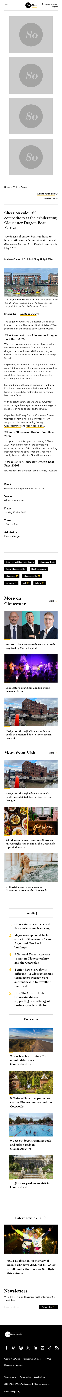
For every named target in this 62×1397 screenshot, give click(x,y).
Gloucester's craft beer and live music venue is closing (32, 926)
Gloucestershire (30, 576)
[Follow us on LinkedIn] (35, 1348)
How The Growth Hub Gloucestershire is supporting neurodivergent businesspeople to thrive (32, 999)
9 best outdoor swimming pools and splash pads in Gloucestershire (31, 1144)
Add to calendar (28, 313)
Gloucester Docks (32, 325)
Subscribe (47, 1307)
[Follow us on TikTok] (50, 1348)
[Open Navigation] (6, 5)
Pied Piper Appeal (38, 569)
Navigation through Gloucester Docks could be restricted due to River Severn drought (29, 735)
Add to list (49, 198)
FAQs (48, 1358)
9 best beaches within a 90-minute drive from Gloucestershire (28, 1060)
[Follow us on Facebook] (6, 1348)
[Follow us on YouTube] (42, 1348)
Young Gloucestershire (15, 569)
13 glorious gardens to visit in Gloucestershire (30, 1185)
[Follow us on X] (28, 1348)
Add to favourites (46, 193)
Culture (38, 583)
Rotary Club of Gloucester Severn (36, 415)
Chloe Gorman (14, 259)
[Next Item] (45, 1218)
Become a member (50, 4)
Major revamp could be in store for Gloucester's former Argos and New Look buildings (33, 941)
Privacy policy (25, 1377)
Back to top (10, 1391)
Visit (24, 583)
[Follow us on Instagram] (21, 1348)
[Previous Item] (40, 1218)
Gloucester (10, 576)
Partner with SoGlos (33, 1358)
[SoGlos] (31, 5)
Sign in (55, 7)
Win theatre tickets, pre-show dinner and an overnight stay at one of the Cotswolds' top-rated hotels (30, 844)
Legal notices (39, 1377)
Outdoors (10, 583)
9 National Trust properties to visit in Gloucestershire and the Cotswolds (32, 958)
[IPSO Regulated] (14, 1334)
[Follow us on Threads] (14, 1348)
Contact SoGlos (12, 1358)
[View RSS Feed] (57, 1348)
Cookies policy (10, 1377)
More (51, 600)
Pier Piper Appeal (35, 425)
